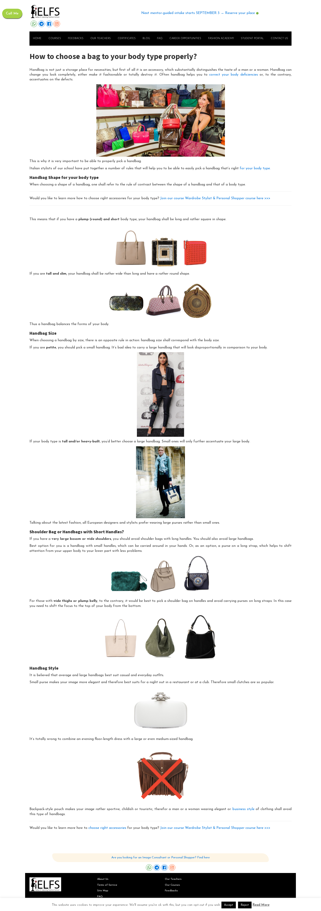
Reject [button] (245, 905)
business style (242, 809)
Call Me (12, 13)
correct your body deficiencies (233, 74)
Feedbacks (75, 38)
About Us (102, 879)
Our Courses (172, 885)
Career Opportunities (185, 38)
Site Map (102, 890)
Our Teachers (173, 879)
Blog (146, 38)
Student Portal (252, 38)
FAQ (159, 38)
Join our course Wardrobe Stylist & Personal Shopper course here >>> (215, 198)
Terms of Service (107, 885)
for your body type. (255, 168)
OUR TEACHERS (100, 38)
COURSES (54, 38)
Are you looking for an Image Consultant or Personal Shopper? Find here (160, 857)
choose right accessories (107, 828)
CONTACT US (279, 38)
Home (37, 38)
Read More (261, 905)
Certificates (127, 38)
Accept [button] (228, 905)
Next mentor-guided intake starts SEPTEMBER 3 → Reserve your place (198, 13)
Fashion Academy (221, 38)
